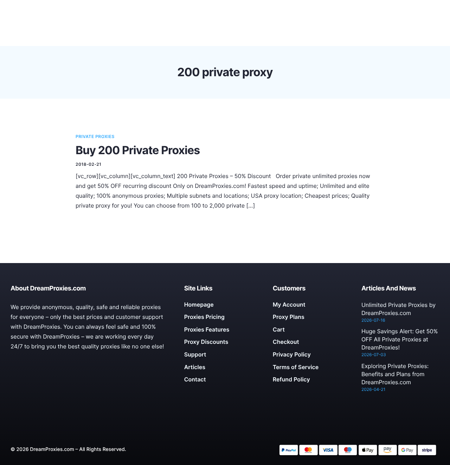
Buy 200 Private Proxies (138, 150)
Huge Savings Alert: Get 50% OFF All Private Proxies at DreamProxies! (399, 339)
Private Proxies (95, 136)
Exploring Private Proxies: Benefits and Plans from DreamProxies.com (395, 374)
